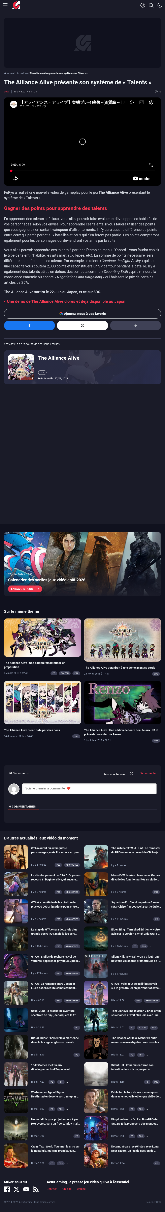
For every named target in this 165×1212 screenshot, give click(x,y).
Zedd (6, 91)
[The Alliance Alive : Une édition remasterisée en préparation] (42, 637)
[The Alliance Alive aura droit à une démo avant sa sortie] (122, 640)
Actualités (22, 73)
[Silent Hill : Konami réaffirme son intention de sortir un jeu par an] (96, 1074)
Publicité (66, 1189)
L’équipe (80, 1189)
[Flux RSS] (36, 1189)
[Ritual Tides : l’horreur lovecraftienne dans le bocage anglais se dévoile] (16, 1047)
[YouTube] (26, 1189)
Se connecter (148, 773)
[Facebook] (7, 1189)
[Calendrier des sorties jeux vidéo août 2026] (82, 564)
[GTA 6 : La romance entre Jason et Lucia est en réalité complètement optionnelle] (16, 992)
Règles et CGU (153, 1202)
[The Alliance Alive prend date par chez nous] (42, 702)
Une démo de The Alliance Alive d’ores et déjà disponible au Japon (66, 301)
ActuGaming (16, 5)
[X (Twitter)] (16, 1189)
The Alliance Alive (58, 358)
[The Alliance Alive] (21, 367)
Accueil (11, 73)
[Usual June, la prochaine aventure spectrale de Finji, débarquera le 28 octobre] (16, 1020)
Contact (52, 1189)
